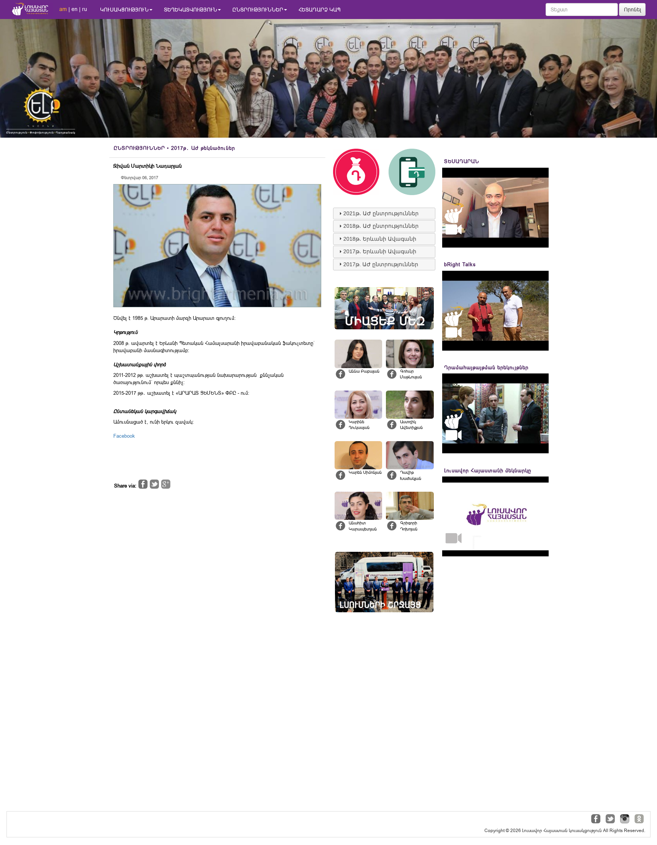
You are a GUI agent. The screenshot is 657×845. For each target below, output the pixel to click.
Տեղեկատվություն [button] (190, 9)
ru (84, 9)
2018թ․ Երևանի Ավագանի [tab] (379, 239)
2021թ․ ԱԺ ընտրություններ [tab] (381, 213)
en (74, 9)
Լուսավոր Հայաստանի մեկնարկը (487, 470)
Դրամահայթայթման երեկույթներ (486, 367)
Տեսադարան (461, 161)
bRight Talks (460, 264)
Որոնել (632, 9)
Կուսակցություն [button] (124, 9)
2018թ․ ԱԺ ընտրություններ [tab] (381, 226)
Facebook (124, 436)
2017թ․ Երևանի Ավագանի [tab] (379, 251)
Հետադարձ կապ (319, 9)
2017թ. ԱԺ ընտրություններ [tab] (380, 264)
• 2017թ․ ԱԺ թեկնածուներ (174, 148)
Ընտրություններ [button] (257, 9)
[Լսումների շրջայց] (384, 582)
